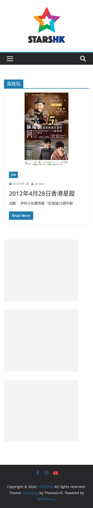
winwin (39, 184)
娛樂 (13, 175)
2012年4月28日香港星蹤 (42, 193)
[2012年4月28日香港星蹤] (46, 130)
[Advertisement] (41, 270)
